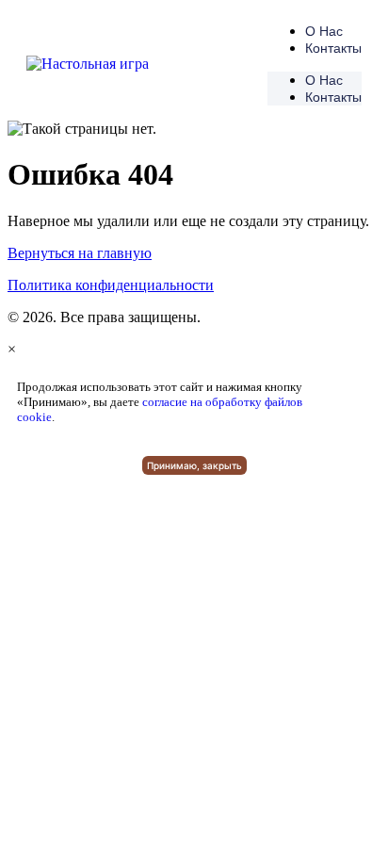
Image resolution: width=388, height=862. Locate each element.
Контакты (333, 48)
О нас (324, 31)
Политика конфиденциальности (111, 285)
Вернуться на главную (80, 253)
